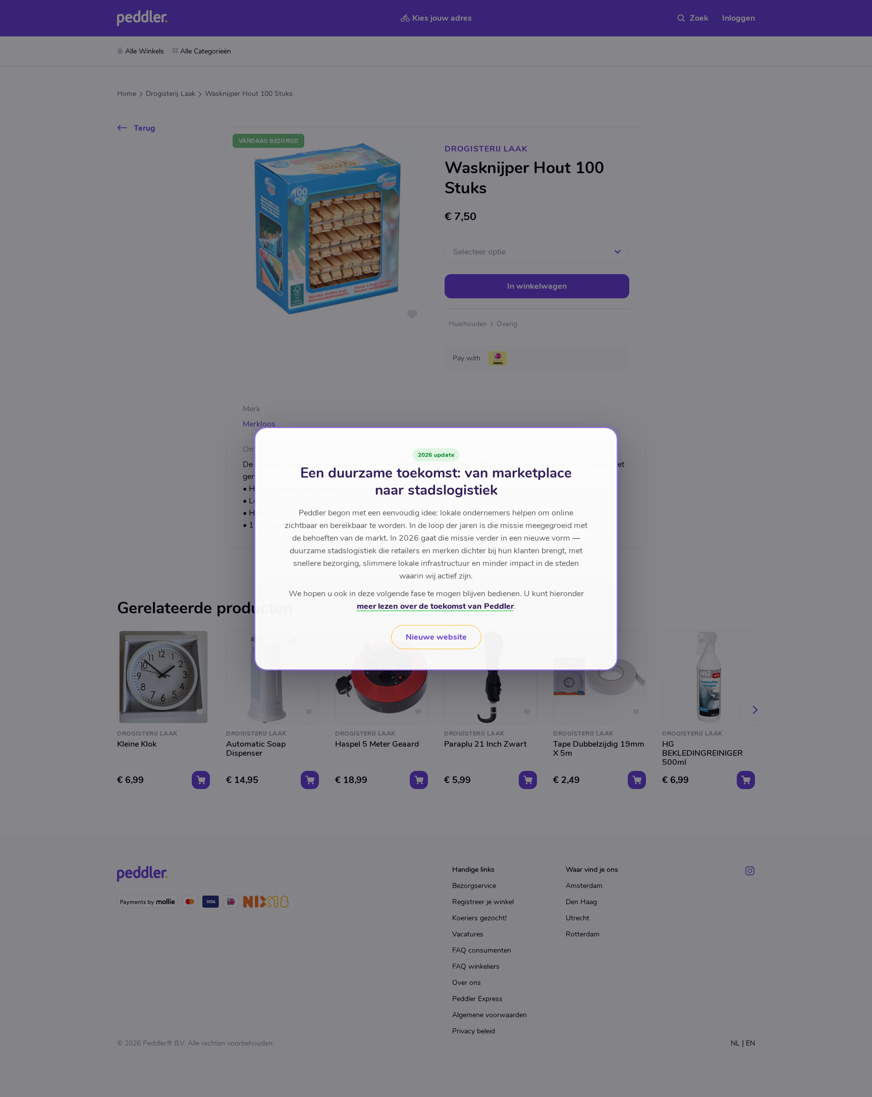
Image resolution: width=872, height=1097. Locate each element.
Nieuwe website (436, 637)
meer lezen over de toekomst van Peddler (435, 606)
